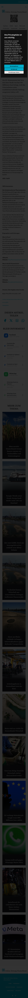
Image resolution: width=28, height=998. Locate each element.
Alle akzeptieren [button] (14, 66)
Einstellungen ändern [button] (14, 72)
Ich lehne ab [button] (14, 69)
